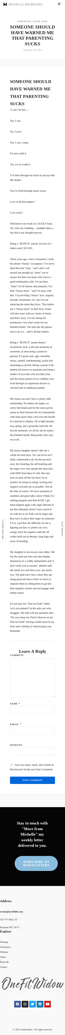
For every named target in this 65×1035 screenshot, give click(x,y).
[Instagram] (25, 1004)
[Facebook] (17, 1004)
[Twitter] (32, 1004)
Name (14, 703)
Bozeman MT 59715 (9, 927)
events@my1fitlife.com (11, 911)
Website (16, 745)
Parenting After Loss (33, 21)
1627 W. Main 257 (9, 919)
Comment (17, 655)
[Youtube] (47, 1004)
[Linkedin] (40, 1004)
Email (14, 724)
